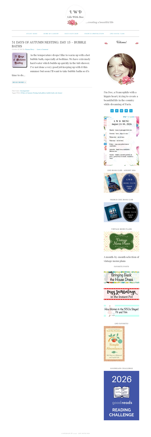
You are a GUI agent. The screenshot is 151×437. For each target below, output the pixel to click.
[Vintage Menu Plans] (121, 252)
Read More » (19, 82)
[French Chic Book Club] (121, 223)
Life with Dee (75, 14)
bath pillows (42, 93)
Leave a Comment (42, 49)
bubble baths (50, 93)
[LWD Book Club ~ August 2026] (121, 194)
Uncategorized (24, 91)
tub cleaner (58, 93)
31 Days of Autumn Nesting (29, 93)
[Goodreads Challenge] (121, 395)
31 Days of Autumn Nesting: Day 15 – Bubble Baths (49, 44)
